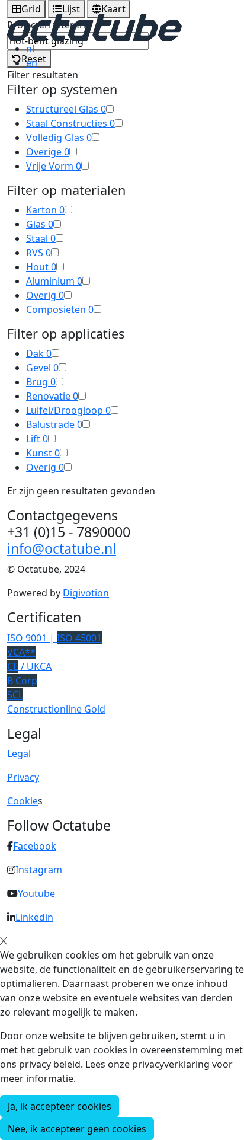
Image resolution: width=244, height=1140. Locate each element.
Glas (39, 224)
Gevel (42, 367)
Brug (41, 381)
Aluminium (54, 281)
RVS (38, 252)
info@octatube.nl (61, 548)
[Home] (94, 26)
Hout (41, 266)
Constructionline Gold (56, 709)
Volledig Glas (59, 137)
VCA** (21, 652)
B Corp (22, 680)
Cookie (22, 800)
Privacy (23, 777)
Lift (37, 438)
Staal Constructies (70, 123)
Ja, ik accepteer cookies (59, 1106)
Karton (45, 209)
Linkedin (34, 917)
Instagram (38, 869)
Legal (19, 753)
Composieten (60, 309)
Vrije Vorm (53, 166)
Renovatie (52, 396)
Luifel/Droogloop (68, 410)
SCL (15, 694)
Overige (47, 151)
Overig (45, 295)
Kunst (43, 452)
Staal (41, 238)
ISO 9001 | (54, 637)
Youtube (36, 893)
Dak (39, 353)
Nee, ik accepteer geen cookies (77, 1128)
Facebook (34, 845)
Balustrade (54, 424)
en (31, 62)
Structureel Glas (66, 109)
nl (30, 48)
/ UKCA (29, 666)
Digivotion (86, 592)
